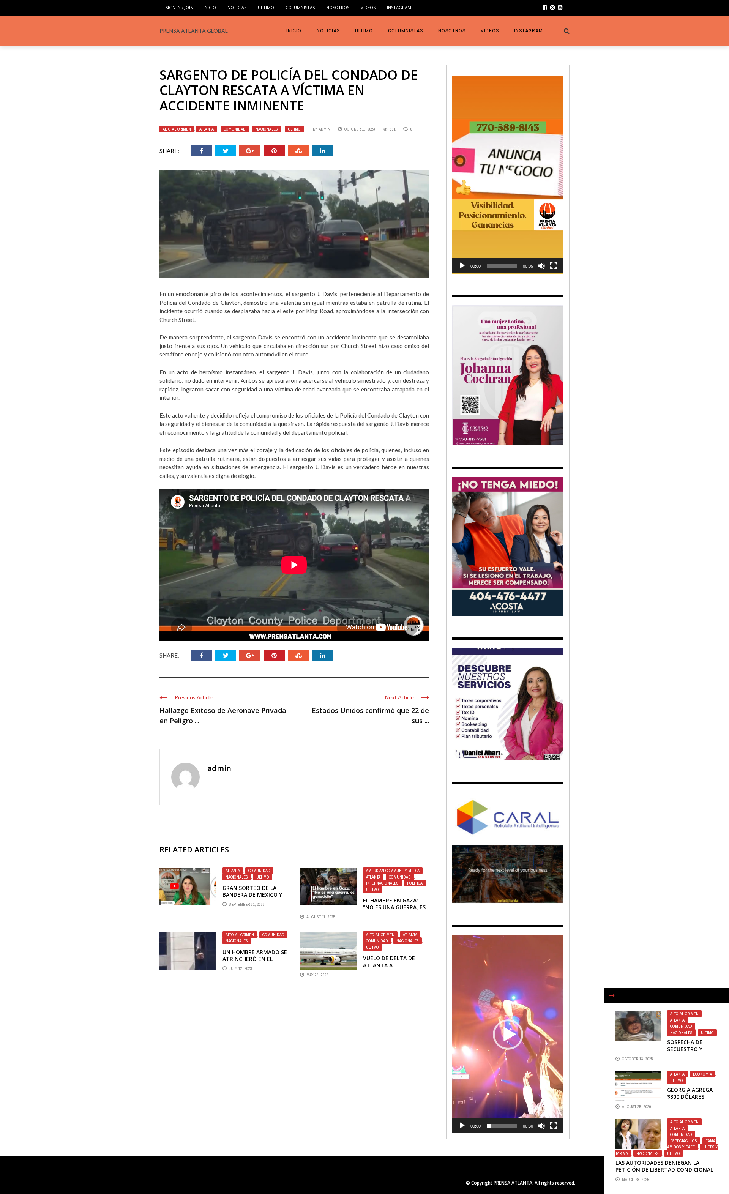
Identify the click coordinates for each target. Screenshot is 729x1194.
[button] (508, 174)
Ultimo (266, 7)
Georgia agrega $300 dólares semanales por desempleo (690, 1100)
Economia (702, 1074)
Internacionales (382, 883)
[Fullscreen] (553, 266)
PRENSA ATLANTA (513, 1183)
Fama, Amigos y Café (691, 1144)
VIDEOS (368, 7)
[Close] (611, 995)
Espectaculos (683, 1141)
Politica (415, 883)
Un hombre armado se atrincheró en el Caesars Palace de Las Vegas (254, 962)
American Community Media (393, 870)
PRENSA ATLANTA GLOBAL (193, 30)
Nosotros (337, 7)
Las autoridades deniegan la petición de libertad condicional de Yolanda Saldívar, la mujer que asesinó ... (665, 1173)
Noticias (236, 7)
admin (324, 129)
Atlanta (206, 129)
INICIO (210, 7)
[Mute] (541, 266)
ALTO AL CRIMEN (177, 129)
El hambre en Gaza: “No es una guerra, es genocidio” (394, 907)
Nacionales (267, 129)
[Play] (462, 266)
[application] (507, 175)
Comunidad (235, 129)
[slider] (502, 266)
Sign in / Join (179, 7)
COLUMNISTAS (300, 7)
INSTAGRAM (399, 7)
